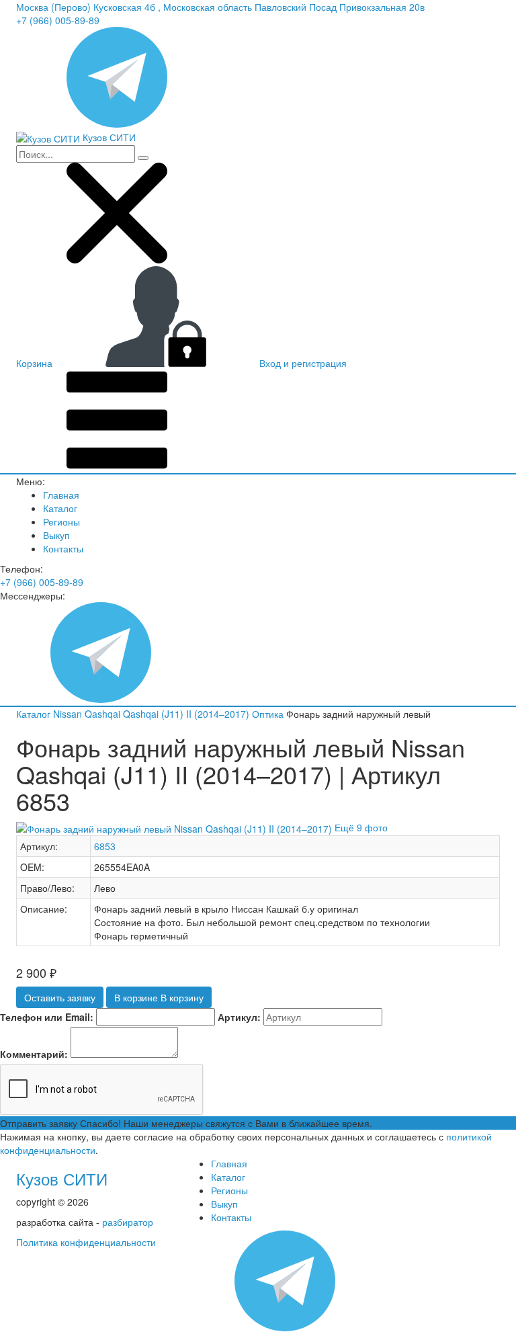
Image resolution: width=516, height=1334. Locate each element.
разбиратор (127, 1221)
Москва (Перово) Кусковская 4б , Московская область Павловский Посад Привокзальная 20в (220, 6)
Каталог (60, 508)
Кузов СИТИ (62, 1178)
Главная (61, 494)
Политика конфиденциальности (86, 1242)
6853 (105, 846)
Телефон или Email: (46, 1017)
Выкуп (56, 535)
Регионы (61, 521)
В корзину (159, 997)
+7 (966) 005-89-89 (57, 20)
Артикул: (239, 1017)
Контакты (63, 548)
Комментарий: (34, 1053)
